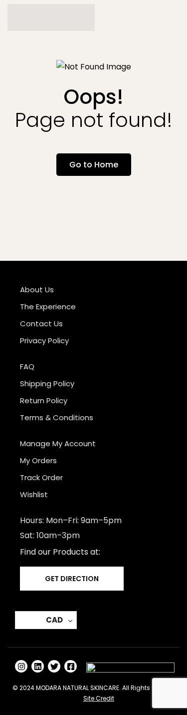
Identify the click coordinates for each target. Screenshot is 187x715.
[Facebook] (70, 666)
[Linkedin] (37, 666)
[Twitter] (54, 666)
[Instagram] (21, 666)
